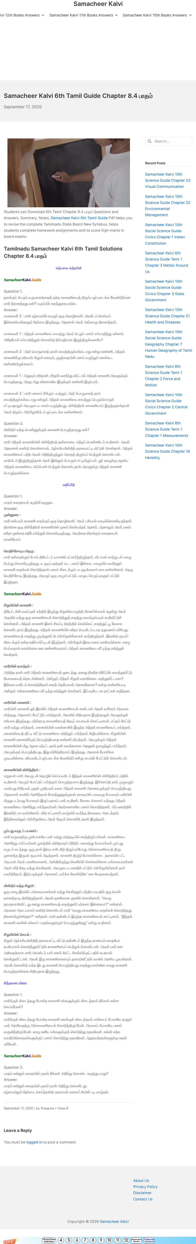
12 (126, 1240)
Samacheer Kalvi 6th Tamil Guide (79, 218)
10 (109, 1240)
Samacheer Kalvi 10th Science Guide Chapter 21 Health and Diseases (167, 316)
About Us (141, 1180)
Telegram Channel (149, 1240)
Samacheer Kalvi (114, 1221)
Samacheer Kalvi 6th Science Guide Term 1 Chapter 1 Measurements (166, 429)
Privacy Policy (145, 1187)
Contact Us (143, 1199)
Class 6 (63, 1108)
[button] (98, 1240)
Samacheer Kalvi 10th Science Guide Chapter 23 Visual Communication (167, 180)
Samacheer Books (136, 1240)
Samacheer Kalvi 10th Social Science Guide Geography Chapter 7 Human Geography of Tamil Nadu (168, 344)
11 (117, 1240)
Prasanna (47, 1108)
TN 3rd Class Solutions (49, 1240)
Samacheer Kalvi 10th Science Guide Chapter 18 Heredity (167, 451)
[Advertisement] (98, 51)
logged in (34, 1142)
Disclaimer (142, 1193)
